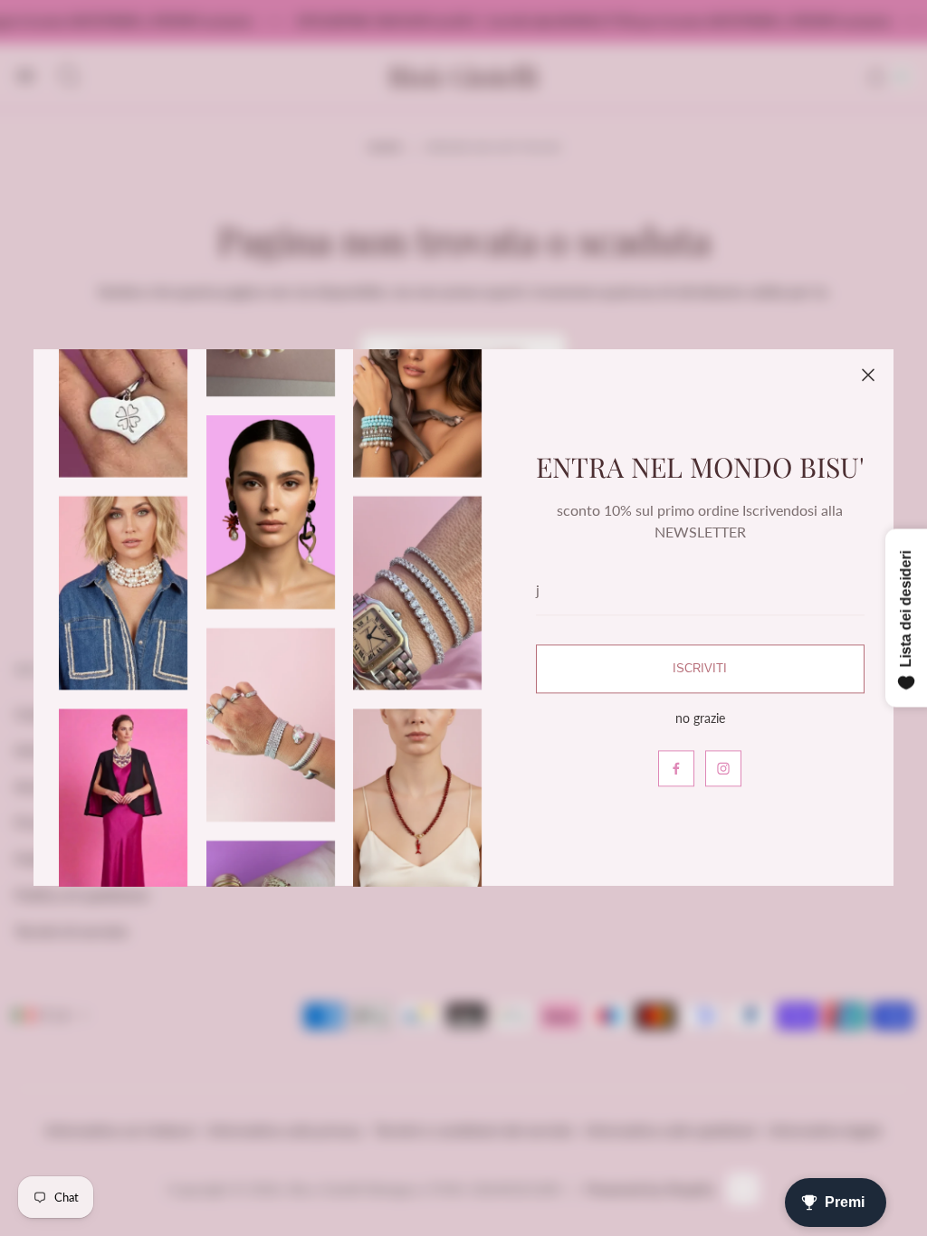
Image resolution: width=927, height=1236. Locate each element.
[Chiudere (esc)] (868, 374)
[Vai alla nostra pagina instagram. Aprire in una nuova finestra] (723, 769)
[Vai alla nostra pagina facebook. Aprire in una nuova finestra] (676, 769)
